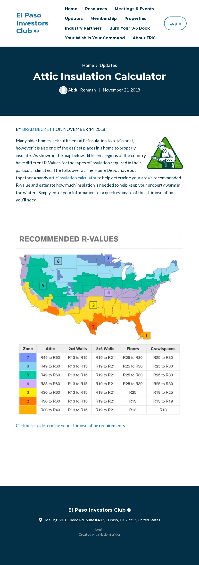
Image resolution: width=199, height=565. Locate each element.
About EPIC (144, 37)
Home (71, 8)
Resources (96, 8)
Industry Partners (83, 28)
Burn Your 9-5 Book (129, 28)
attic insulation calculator (73, 177)
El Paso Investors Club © (32, 23)
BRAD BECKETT (38, 129)
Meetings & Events (134, 8)
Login (175, 23)
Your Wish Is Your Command (95, 37)
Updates (74, 18)
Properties (135, 18)
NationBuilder (110, 534)
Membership (104, 18)
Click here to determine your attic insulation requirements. (71, 425)
